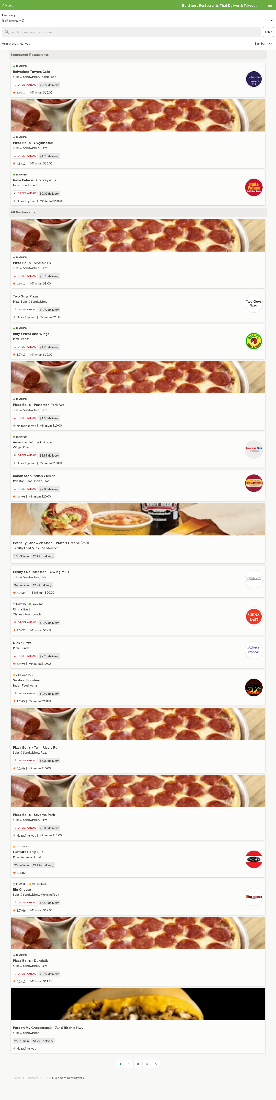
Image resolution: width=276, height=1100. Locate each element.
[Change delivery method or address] (272, 19)
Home (17, 1078)
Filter (268, 32)
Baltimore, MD (35, 1078)
